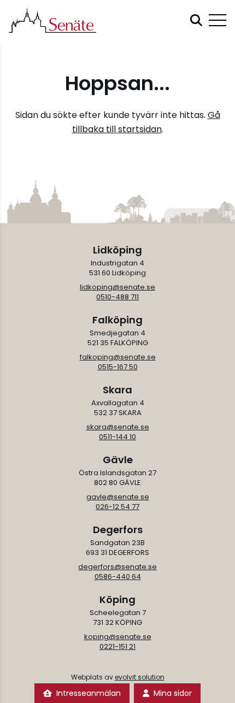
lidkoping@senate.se (117, 287)
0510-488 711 (117, 297)
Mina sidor (173, 693)
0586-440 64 (118, 576)
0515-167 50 (118, 367)
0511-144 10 (117, 437)
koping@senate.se (117, 636)
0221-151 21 (117, 646)
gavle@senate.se (117, 497)
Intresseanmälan (88, 693)
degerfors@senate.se (117, 567)
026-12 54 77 (117, 506)
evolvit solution (139, 677)
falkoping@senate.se (118, 357)
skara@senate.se (117, 427)
